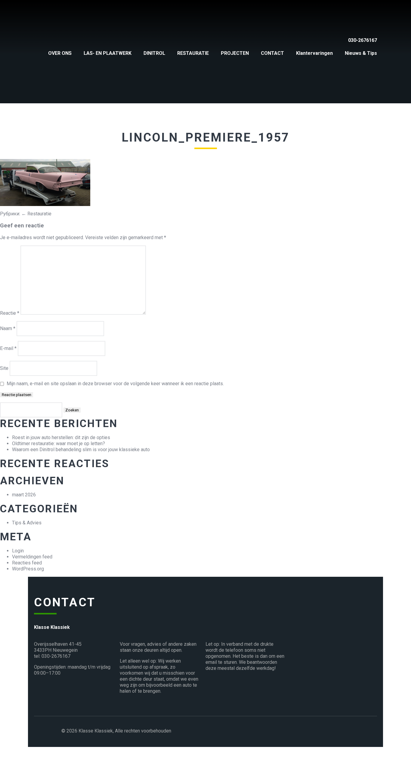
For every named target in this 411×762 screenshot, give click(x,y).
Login (18, 551)
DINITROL (154, 53)
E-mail (8, 348)
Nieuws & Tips (361, 53)
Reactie (9, 313)
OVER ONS (60, 53)
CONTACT (272, 53)
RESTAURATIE (193, 53)
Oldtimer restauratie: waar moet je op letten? (58, 443)
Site (4, 368)
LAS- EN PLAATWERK (107, 53)
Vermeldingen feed (32, 557)
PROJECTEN (235, 53)
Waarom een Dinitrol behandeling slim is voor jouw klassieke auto (81, 449)
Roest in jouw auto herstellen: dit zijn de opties (61, 437)
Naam (7, 328)
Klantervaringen (314, 53)
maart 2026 (24, 495)
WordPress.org (28, 569)
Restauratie (36, 214)
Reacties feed (27, 563)
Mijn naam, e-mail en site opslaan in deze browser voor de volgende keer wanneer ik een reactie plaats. (115, 383)
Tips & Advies (27, 523)
